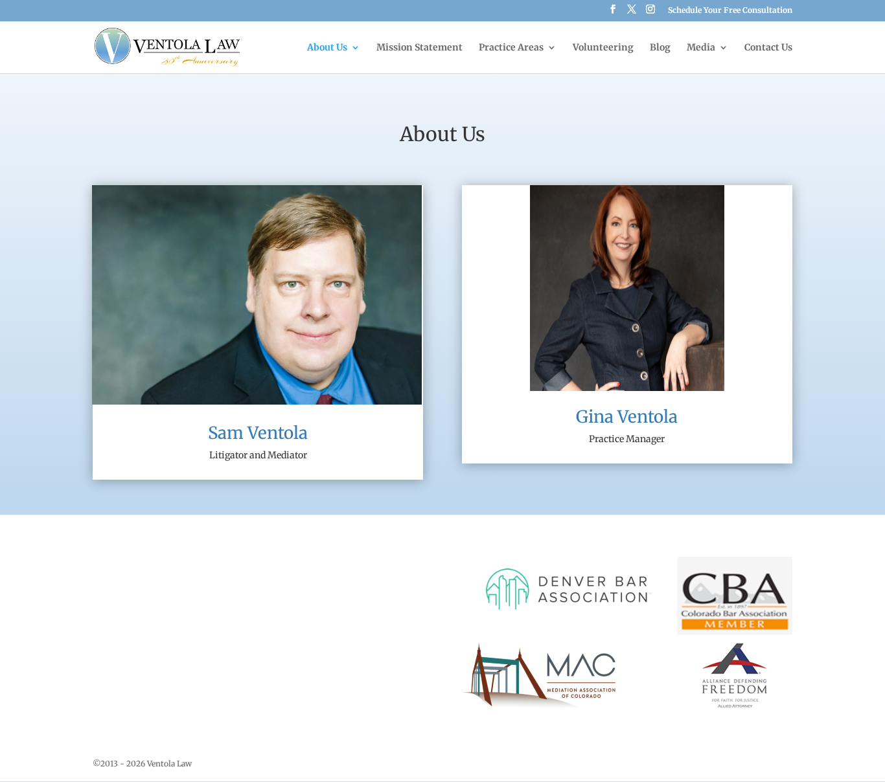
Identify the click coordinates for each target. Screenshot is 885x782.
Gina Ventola (627, 416)
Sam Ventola (258, 432)
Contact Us (768, 48)
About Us (327, 48)
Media (701, 48)
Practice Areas (511, 48)
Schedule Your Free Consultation (730, 10)
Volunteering (603, 48)
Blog (660, 48)
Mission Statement (419, 48)
